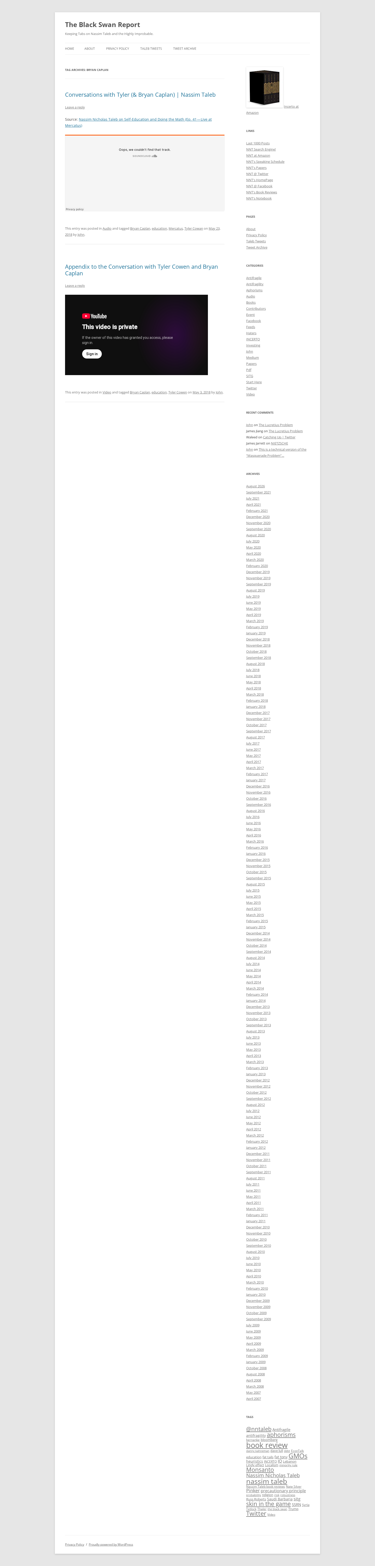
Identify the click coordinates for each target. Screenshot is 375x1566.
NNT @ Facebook (259, 186)
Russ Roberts (256, 1499)
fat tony (281, 1456)
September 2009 (258, 1319)
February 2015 (257, 921)
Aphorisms (254, 290)
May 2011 (253, 1196)
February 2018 (257, 700)
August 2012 (255, 1104)
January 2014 (256, 1000)
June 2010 (253, 1264)
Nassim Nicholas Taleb (273, 1475)
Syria (305, 1505)
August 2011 (255, 1178)
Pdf (248, 369)
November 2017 (258, 719)
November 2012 (258, 1086)
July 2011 (252, 1184)
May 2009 (253, 1337)
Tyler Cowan (193, 228)
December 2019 (258, 572)
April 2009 (253, 1343)
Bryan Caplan (140, 228)
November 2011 (258, 1159)
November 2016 (258, 792)
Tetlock (251, 1509)
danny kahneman (257, 1451)
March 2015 (255, 915)
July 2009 (252, 1325)
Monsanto (260, 1470)
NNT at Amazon (258, 155)
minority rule (288, 1465)
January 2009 (256, 1362)
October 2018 (256, 651)
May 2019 (253, 608)
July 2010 (252, 1257)
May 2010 (253, 1270)
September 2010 (258, 1245)
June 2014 (253, 970)
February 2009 (257, 1355)
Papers (251, 363)
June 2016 (253, 823)
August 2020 (255, 535)
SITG (249, 376)
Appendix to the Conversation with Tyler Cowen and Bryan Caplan (141, 270)
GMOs (298, 1455)
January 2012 (256, 1147)
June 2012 (253, 1117)
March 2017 (255, 768)
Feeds (250, 327)
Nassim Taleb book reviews (265, 1486)
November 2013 (258, 1012)
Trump (293, 1509)
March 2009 (255, 1349)
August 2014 (255, 957)
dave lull (276, 1451)
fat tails (267, 1457)
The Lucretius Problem (276, 425)
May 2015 (253, 902)
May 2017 (253, 755)
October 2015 (256, 872)
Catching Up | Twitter (279, 437)
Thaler (262, 1509)
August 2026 (255, 486)
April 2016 (253, 835)
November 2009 (258, 1306)
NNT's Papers (256, 167)
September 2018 (258, 657)
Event (250, 314)
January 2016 (256, 853)
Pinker (253, 1490)
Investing (253, 345)
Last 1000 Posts (258, 143)
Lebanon (289, 1461)
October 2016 (256, 798)
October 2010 (256, 1239)
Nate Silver (294, 1486)
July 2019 (252, 596)
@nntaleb (258, 1429)
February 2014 (257, 994)
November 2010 (258, 1233)
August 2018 (255, 663)
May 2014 (253, 976)
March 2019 (255, 621)
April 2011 (253, 1202)
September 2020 (258, 529)
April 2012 (253, 1129)
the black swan (277, 1509)
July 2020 (252, 541)
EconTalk (297, 1451)
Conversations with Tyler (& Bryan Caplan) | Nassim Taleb (140, 94)
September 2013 (258, 1025)
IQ (280, 1461)
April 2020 (253, 553)
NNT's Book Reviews (261, 192)
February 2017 (257, 774)
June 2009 (253, 1331)
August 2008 (255, 1374)
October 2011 (256, 1166)
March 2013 (255, 1061)
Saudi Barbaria (280, 1499)
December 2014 (258, 933)
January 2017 (256, 780)
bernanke (253, 1440)
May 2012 (253, 1123)
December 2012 (258, 1080)
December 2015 (258, 859)
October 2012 (256, 1092)
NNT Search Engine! (261, 149)
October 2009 (256, 1313)
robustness (287, 1495)
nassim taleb (266, 1481)
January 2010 (256, 1294)
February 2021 (257, 510)
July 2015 (252, 890)
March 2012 (255, 1135)
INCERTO (253, 339)
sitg (297, 1499)
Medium (252, 357)
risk (276, 1495)
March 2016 (255, 841)
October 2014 (256, 945)
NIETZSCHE (279, 443)
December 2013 (258, 1006)
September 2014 (258, 951)
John (81, 234)
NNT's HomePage (259, 180)
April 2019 (253, 614)
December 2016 (258, 786)
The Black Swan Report (102, 24)
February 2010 (257, 1288)
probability (253, 1495)
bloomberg (269, 1439)
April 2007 (253, 1398)
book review (267, 1445)
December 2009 (258, 1300)
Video (107, 392)
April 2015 (253, 908)
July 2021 (252, 498)
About (89, 48)
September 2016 (258, 804)
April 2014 (253, 982)
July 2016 (252, 817)
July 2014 (252, 963)
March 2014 (255, 988)
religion (267, 1495)
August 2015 (255, 884)
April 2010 (253, 1276)
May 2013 (253, 1049)
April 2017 (253, 761)
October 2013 (256, 1019)
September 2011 (258, 1172)
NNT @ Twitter (257, 173)
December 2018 (258, 639)
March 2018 (255, 694)
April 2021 (253, 504)
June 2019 (253, 602)
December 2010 (258, 1227)
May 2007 (253, 1392)
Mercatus (176, 228)
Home (69, 48)
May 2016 (253, 829)
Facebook (253, 320)
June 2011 (253, 1190)
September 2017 (258, 731)
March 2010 (255, 1282)
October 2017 (256, 725)
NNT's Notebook (259, 198)
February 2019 (257, 627)
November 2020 (258, 523)
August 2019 (255, 590)
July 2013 (252, 1037)
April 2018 (253, 688)
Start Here (254, 382)
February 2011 (257, 1215)
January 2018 (256, 706)
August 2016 (255, 810)
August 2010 (255, 1251)
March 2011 (255, 1208)
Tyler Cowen (177, 392)
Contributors (256, 308)
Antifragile (253, 278)
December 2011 (258, 1153)
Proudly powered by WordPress (111, 1544)
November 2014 (258, 939)
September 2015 (258, 878)
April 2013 (253, 1055)
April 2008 (253, 1380)
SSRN (296, 1504)
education (159, 228)
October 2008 (256, 1368)
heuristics (254, 1461)
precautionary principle (283, 1491)
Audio (107, 228)
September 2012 (258, 1098)
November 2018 (258, 645)
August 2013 (255, 1031)
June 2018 (253, 676)
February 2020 (257, 565)
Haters (251, 333)
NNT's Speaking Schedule (265, 161)
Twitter (251, 388)
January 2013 (256, 1074)
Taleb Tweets (151, 48)
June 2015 (253, 896)
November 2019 (258, 578)
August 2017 (255, 737)
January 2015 (256, 927)
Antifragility (255, 284)
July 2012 (252, 1110)
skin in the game (268, 1504)
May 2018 (253, 682)
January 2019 (256, 633)
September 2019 (258, 584)
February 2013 (257, 1068)
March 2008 (255, 1386)
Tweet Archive (184, 48)
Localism (271, 1465)
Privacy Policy (117, 48)
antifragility (256, 1435)
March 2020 (255, 559)
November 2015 (258, 866)
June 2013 (253, 1043)
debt (287, 1451)
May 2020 (253, 547)
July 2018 (252, 670)
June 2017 (253, 749)
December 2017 (258, 712)
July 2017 (252, 743)
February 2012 (257, 1141)
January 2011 (256, 1221)
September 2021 (258, 492)
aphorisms (281, 1435)
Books (251, 302)
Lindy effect (255, 1465)
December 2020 (258, 516)
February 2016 (257, 847)
